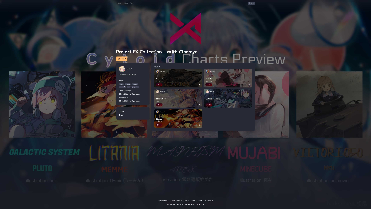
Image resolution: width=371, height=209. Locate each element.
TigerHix (178, 204)
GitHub (193, 201)
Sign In (251, 3)
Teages (189, 204)
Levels (126, 3)
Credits (200, 201)
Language (210, 201)
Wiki (131, 3)
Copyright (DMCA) (163, 201)
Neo (183, 204)
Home (119, 3)
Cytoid (123, 59)
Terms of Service (177, 201)
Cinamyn (133, 75)
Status (187, 201)
